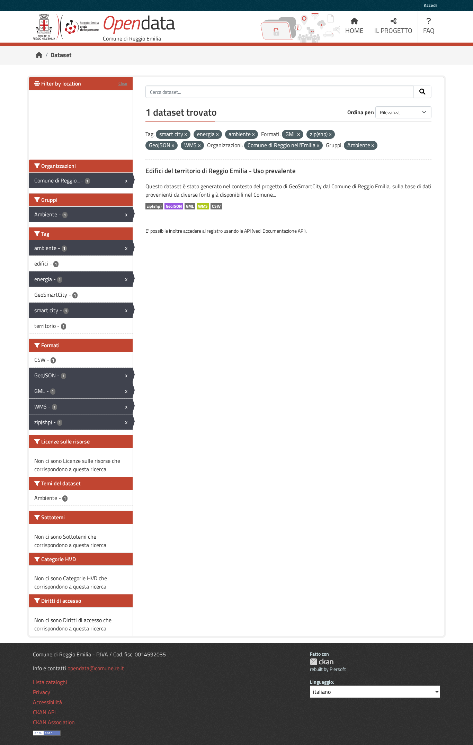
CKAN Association (54, 722)
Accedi (430, 5)
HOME (354, 30)
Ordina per (360, 112)
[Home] (39, 55)
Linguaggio (321, 681)
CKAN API (44, 712)
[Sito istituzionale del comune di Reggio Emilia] (66, 27)
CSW (216, 206)
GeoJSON (174, 206)
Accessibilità (47, 702)
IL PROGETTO (393, 30)
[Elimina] (186, 134)
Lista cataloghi (50, 682)
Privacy (41, 692)
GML (190, 206)
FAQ (429, 30)
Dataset (61, 55)
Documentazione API (283, 230)
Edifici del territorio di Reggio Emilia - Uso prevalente (220, 170)
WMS (203, 206)
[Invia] (422, 92)
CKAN (321, 661)
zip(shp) (154, 206)
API (247, 230)
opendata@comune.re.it (96, 668)
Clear (122, 83)
